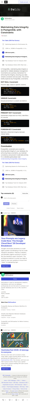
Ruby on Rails (15, 394)
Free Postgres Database (12, 386)
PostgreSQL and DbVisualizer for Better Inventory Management (15, 323)
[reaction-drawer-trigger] (4, 399)
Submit (6, 203)
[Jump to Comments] (10, 399)
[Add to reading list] (17, 399)
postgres (4, 35)
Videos (23, 380)
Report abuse (20, 208)
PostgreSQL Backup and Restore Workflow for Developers (14, 307)
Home (5, 380)
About (25, 384)
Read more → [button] (6, 266)
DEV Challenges (12, 380)
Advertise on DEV (23, 382)
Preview (14, 203)
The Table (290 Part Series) (10, 40)
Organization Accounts (8, 384)
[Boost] (23, 399)
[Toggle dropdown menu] (28, 213)
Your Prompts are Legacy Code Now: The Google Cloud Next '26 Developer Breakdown (13, 242)
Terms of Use (24, 388)
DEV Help (15, 382)
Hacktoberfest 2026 (6, 360)
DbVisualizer (8, 18)
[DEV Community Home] (6, 2)
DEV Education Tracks (7, 382)
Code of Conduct (11, 208)
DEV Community (6, 375)
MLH (27, 386)
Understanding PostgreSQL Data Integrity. (14, 159)
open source (15, 391)
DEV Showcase (18, 384)
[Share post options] (27, 399)
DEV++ (18, 380)
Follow (15, 279)
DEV (7, 392)
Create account (24, 2)
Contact (4, 386)
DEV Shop (22, 386)
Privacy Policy (16, 388)
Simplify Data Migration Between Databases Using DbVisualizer (13, 315)
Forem (7, 391)
